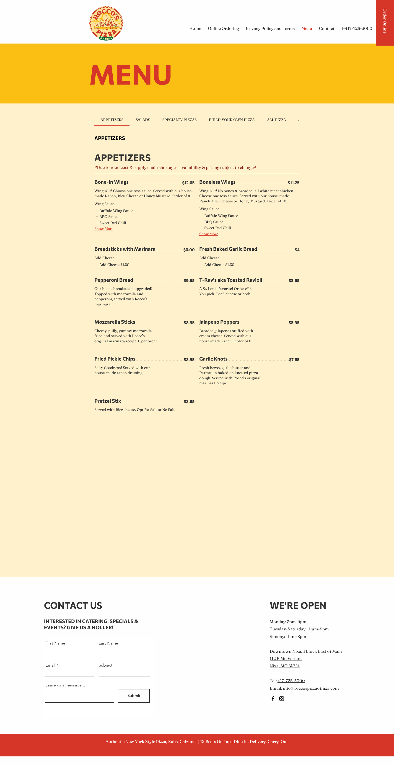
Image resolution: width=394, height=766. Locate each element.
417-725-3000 (291, 680)
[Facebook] (273, 698)
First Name (55, 643)
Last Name (108, 643)
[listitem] (114, 210)
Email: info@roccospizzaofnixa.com (304, 688)
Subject (105, 665)
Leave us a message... (65, 685)
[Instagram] (281, 698)
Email (50, 665)
